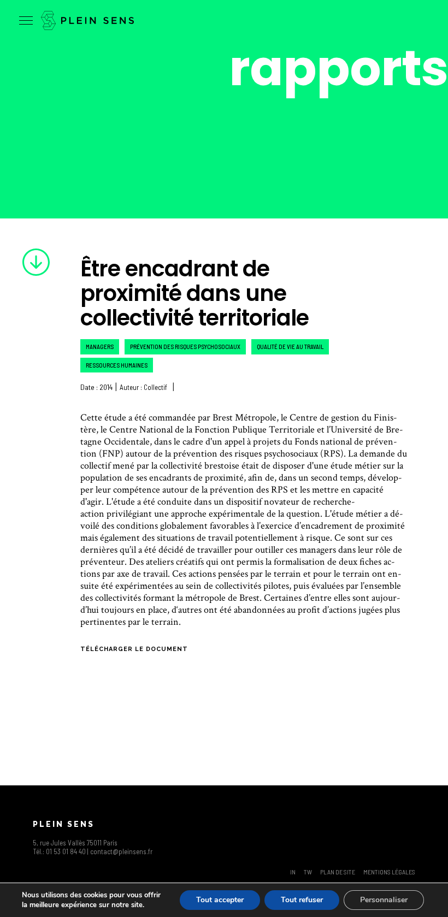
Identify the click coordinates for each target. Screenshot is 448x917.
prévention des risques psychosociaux (185, 346)
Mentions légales (389, 871)
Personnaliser (384, 900)
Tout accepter (220, 900)
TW (308, 871)
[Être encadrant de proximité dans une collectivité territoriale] (36, 262)
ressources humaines (117, 365)
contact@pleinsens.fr (121, 851)
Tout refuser (302, 900)
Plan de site (337, 871)
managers (100, 346)
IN (293, 871)
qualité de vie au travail (290, 346)
